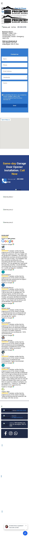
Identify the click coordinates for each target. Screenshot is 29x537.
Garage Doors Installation (7, 485)
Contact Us (5, 462)
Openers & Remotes (6, 488)
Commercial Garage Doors (8, 481)
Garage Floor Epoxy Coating (8, 506)
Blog (3, 468)
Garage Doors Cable (6, 502)
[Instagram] (11, 433)
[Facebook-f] (5, 433)
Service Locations (7, 465)
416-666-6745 (21, 27)
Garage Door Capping (7, 492)
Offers (3, 456)
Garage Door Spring (6, 495)
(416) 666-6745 (21, 410)
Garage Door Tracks (6, 499)
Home (3, 450)
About (3, 453)
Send (14, 105)
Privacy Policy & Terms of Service (11, 471)
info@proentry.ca (17, 417)
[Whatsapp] (16, 433)
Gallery (4, 459)
